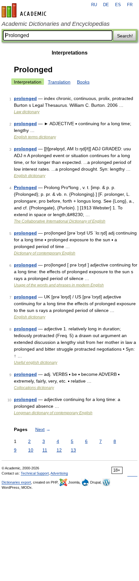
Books (83, 82)
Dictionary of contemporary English (44, 253)
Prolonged (25, 187)
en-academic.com (25, 10)
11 (44, 450)
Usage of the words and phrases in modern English (59, 285)
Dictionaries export (16, 482)
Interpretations (70, 52)
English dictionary (29, 176)
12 (59, 450)
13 (73, 450)
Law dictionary (26, 112)
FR (130, 5)
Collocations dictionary (34, 388)
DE (106, 5)
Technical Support (35, 473)
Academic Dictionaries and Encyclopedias (56, 24)
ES (118, 5)
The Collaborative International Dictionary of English (59, 221)
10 (30, 450)
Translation (59, 82)
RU (94, 5)
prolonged (25, 98)
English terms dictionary (35, 137)
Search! (125, 35)
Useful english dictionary (35, 362)
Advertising (59, 473)
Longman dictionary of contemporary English (53, 413)
